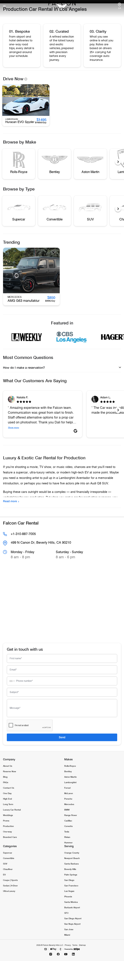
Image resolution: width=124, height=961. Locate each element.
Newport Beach (72, 858)
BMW (67, 809)
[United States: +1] (11, 681)
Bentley (68, 771)
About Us (7, 766)
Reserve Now (9, 771)
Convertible (8, 858)
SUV (5, 863)
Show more (13, 427)
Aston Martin (70, 777)
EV (4, 874)
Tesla (66, 831)
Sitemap (82, 945)
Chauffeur (8, 869)
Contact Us (8, 787)
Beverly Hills (70, 869)
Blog (5, 777)
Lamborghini (70, 782)
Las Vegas (69, 891)
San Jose (68, 929)
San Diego (69, 880)
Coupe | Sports (10, 880)
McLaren (68, 793)
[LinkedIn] (73, 954)
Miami (67, 934)
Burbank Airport (72, 907)
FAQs (5, 782)
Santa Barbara (71, 863)
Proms (6, 820)
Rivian (67, 837)
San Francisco (71, 885)
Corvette (68, 826)
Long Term (8, 804)
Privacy (68, 945)
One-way (7, 831)
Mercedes (69, 804)
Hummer (68, 842)
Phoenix (68, 896)
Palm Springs (70, 874)
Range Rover (70, 815)
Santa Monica (71, 902)
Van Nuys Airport (72, 924)
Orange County (71, 852)
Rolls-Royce (70, 766)
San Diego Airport (73, 918)
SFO (66, 913)
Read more (10, 501)
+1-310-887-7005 (23, 534)
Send (62, 737)
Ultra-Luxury (9, 891)
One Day (7, 793)
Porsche (68, 798)
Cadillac (68, 820)
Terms (74, 945)
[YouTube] (66, 954)
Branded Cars (10, 837)
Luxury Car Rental (12, 809)
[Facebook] (58, 954)
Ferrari (67, 787)
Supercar (7, 852)
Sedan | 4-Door (10, 885)
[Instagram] (51, 954)
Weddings (8, 815)
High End (7, 798)
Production (8, 826)
